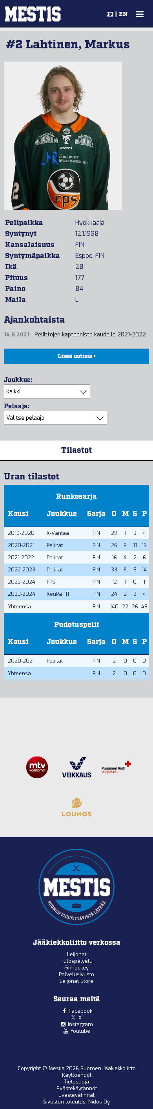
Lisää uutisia (76, 356)
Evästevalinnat (76, 1095)
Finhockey (76, 967)
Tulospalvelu (77, 961)
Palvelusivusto (76, 974)
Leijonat (76, 954)
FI (110, 14)
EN (123, 14)
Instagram (80, 1024)
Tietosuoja (76, 1081)
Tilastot (76, 450)
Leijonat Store (76, 981)
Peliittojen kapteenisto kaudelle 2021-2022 (90, 334)
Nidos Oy (99, 1101)
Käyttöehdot (76, 1075)
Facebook (80, 1011)
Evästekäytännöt (76, 1088)
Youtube (80, 1031)
